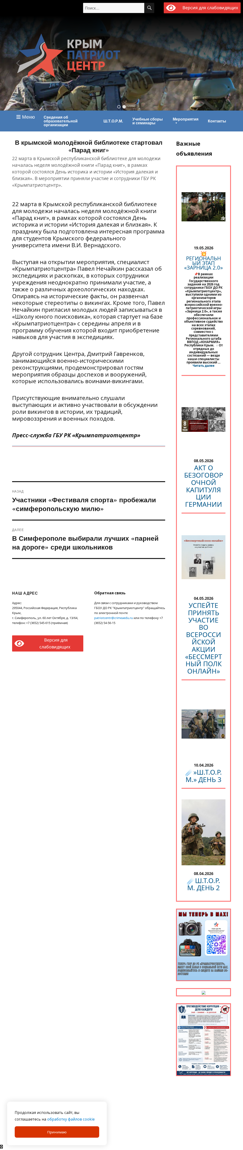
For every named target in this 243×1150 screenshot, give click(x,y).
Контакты (217, 121)
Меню (28, 116)
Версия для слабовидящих (209, 7)
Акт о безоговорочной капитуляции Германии (203, 486)
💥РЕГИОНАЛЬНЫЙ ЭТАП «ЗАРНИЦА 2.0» (203, 260)
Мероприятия (185, 119)
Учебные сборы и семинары (147, 121)
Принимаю (57, 1132)
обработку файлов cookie (71, 1119)
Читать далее (204, 365)
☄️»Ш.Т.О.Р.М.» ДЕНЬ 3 (203, 776)
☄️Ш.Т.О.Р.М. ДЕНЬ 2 (203, 884)
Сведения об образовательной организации (61, 120)
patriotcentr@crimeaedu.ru (113, 618)
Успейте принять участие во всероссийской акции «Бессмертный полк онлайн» (203, 638)
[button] (119, 106)
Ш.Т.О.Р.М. (113, 121)
